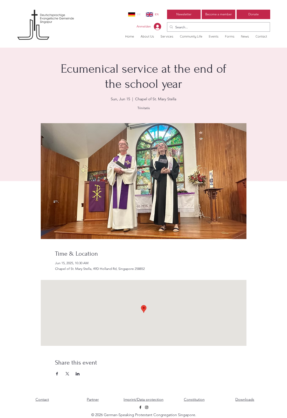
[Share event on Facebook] (57, 373)
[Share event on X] (67, 373)
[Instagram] (147, 407)
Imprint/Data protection (143, 399)
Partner (93, 399)
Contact (42, 399)
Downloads (244, 399)
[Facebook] (140, 407)
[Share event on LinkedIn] (78, 373)
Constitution (194, 399)
